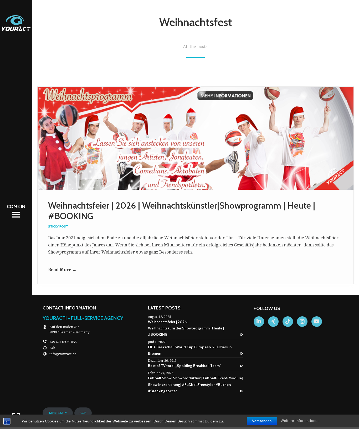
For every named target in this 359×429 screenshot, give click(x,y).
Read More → (62, 269)
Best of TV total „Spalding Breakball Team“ (184, 365)
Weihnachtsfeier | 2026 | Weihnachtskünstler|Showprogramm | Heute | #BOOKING (186, 328)
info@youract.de (62, 354)
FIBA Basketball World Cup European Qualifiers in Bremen (190, 350)
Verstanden (262, 421)
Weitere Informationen (300, 421)
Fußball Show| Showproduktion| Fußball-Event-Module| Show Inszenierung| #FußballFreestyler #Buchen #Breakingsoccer (195, 384)
